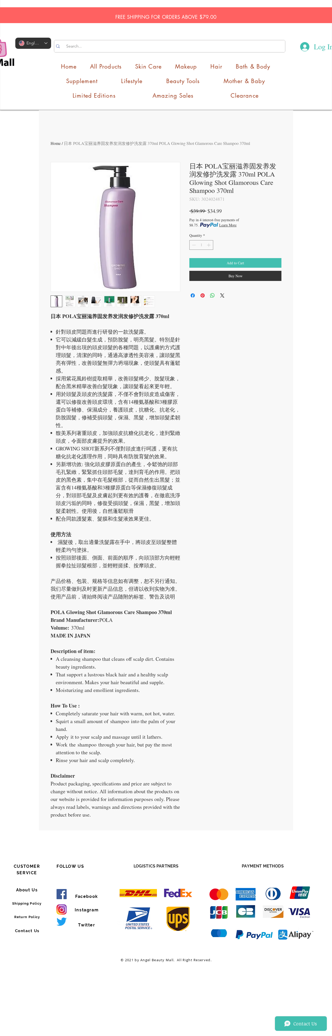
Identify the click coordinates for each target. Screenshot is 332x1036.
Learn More (228, 225)
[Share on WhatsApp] (212, 295)
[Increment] (209, 245)
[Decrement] (193, 245)
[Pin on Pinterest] (202, 295)
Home (56, 143)
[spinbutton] (201, 245)
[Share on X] (222, 295)
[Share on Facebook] (193, 295)
